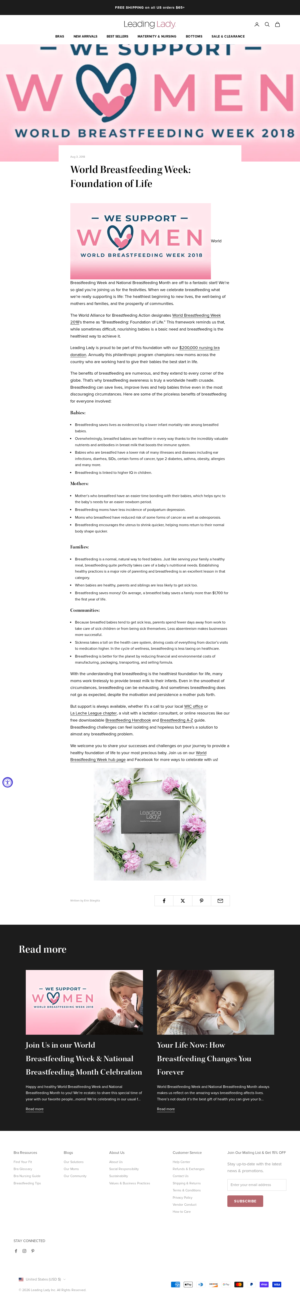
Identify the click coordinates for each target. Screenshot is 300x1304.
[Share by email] (220, 901)
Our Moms (71, 1169)
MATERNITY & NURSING (157, 36)
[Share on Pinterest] (201, 901)
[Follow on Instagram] (24, 1251)
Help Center (181, 1162)
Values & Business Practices (129, 1183)
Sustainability (118, 1176)
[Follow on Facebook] (16, 1251)
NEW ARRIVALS (85, 36)
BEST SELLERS (117, 36)
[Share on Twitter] (182, 901)
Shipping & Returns (187, 1183)
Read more (35, 1109)
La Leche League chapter (93, 713)
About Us (116, 1162)
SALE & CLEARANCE (228, 36)
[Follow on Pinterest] (32, 1251)
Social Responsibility (124, 1169)
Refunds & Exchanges (189, 1169)
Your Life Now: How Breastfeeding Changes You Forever (204, 1059)
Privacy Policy (182, 1198)
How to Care (182, 1212)
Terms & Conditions (187, 1190)
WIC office (193, 706)
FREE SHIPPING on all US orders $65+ (150, 6)
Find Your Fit (23, 1162)
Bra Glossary (23, 1169)
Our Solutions (74, 1162)
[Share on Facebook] (164, 901)
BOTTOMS (194, 36)
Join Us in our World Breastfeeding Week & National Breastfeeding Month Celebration (84, 1059)
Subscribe (245, 1201)
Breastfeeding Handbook (128, 720)
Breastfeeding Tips (27, 1183)
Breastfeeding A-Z (176, 720)
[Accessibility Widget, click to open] (7, 782)
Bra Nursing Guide (27, 1176)
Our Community (75, 1176)
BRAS (59, 36)
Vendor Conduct (184, 1205)
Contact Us (181, 1176)
